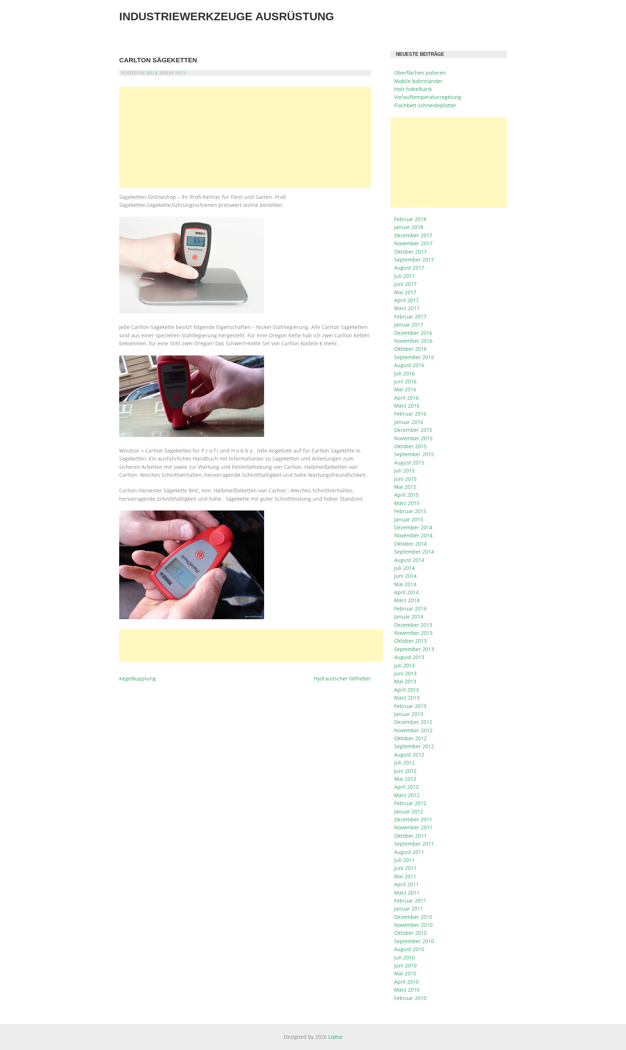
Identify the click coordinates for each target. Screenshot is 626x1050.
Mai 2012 (405, 778)
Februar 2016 (410, 413)
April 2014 (406, 592)
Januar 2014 (408, 616)
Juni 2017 (405, 283)
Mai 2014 (405, 584)
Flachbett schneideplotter (425, 105)
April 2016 (406, 397)
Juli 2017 (404, 275)
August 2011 (409, 852)
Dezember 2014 (413, 527)
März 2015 (407, 503)
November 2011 (413, 827)
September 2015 (414, 454)
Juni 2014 (405, 575)
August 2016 (409, 365)
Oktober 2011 (410, 835)
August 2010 (409, 949)
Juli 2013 (404, 665)
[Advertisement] (245, 137)
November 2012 (413, 730)
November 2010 (413, 924)
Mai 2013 (405, 681)
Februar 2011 (410, 900)
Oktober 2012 (410, 738)
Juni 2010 (405, 965)
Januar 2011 (408, 908)
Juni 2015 (405, 478)
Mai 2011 (405, 876)
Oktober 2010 (410, 932)
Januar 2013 (408, 714)
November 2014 (413, 535)
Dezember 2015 (413, 429)
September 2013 (414, 649)
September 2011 (414, 843)
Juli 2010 (404, 957)
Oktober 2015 (410, 446)
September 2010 (414, 941)
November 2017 (413, 243)
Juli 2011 (404, 860)
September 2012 (414, 746)
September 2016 (414, 357)
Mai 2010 (405, 973)
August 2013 (409, 657)
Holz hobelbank (413, 89)
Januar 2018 (408, 227)
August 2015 (409, 462)
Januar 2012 (408, 811)
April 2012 (406, 786)
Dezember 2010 (413, 916)
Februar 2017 (410, 316)
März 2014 (407, 600)
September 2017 (414, 259)
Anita (180, 73)
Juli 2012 (404, 762)
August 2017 (409, 267)
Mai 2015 (405, 486)
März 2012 (407, 795)
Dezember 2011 (413, 819)
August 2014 (409, 560)
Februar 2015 (410, 511)
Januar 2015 (408, 519)
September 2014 (414, 551)
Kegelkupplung (137, 678)
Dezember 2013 (413, 624)
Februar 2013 (410, 706)
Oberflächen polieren (420, 72)
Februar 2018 (410, 219)
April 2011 (406, 884)
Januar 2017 (408, 324)
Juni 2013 (405, 673)
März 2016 (407, 405)
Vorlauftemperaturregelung (427, 96)
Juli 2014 (404, 567)
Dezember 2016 (413, 332)
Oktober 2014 (410, 543)
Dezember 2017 (413, 235)
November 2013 (413, 632)
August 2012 (409, 754)
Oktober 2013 (410, 640)
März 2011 (407, 892)
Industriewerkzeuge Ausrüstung (226, 16)
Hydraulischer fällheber (342, 678)
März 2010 (407, 989)
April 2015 (406, 494)
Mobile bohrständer (418, 81)
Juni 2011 (405, 867)
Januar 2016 (408, 421)
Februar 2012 (410, 803)
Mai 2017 (405, 292)
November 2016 (413, 340)
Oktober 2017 (410, 251)
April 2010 (406, 981)
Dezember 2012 (413, 721)
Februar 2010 (410, 998)
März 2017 (407, 308)
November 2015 (413, 438)
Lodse (335, 1036)
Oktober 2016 (410, 348)
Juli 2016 (404, 373)
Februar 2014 (410, 608)
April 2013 (406, 689)
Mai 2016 (405, 389)
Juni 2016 (405, 381)
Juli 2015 (404, 470)
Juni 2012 (405, 770)
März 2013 (407, 697)
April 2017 (406, 300)
